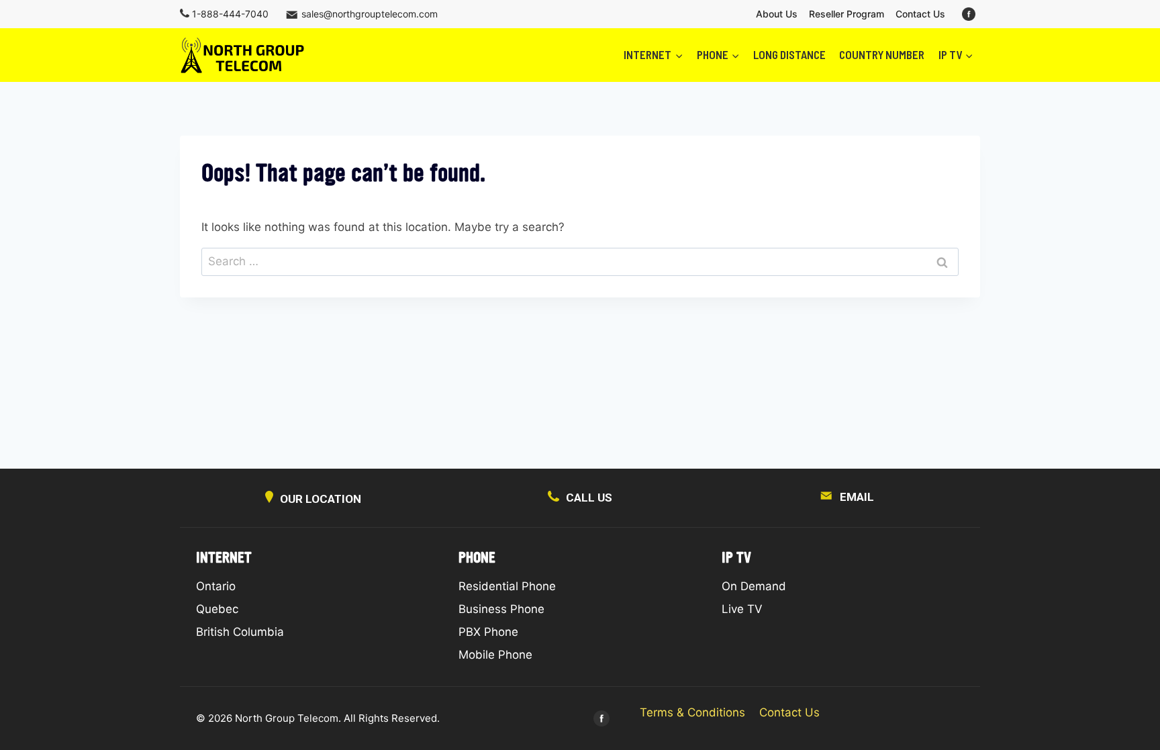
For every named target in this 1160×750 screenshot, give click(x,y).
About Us (777, 13)
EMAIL (857, 497)
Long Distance (789, 54)
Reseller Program (846, 13)
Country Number (881, 54)
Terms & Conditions (692, 712)
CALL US (589, 497)
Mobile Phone (495, 654)
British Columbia (240, 632)
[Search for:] (580, 261)
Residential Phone (507, 586)
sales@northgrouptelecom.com (369, 13)
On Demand (754, 586)
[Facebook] (968, 14)
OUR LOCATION (320, 499)
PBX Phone (488, 632)
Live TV (742, 609)
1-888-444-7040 (230, 13)
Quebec (217, 609)
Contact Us (920, 13)
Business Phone (501, 609)
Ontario (216, 586)
